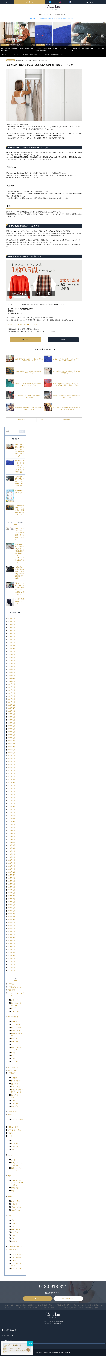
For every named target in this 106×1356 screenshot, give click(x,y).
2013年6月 (11, 967)
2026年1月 (11, 639)
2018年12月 (12, 842)
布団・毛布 (14, 1106)
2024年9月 (11, 681)
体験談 (10, 1196)
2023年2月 (11, 735)
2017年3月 (11, 893)
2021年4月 (11, 800)
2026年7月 (11, 621)
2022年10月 (12, 747)
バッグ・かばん (16, 1027)
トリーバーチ (15, 1226)
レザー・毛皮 (15, 1030)
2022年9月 (11, 750)
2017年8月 (11, 881)
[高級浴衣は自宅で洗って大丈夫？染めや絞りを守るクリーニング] (63, 401)
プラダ (13, 1220)
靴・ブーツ (14, 1008)
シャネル (14, 1223)
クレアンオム (12, 1070)
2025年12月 (12, 642)
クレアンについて (10, 1330)
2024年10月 (12, 678)
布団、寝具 (11, 990)
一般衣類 (14, 1021)
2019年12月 (12, 815)
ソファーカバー (16, 1011)
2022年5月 (11, 762)
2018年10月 (12, 848)
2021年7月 (11, 791)
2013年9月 (11, 958)
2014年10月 (12, 937)
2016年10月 (12, 899)
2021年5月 (11, 797)
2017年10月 (12, 878)
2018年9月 (11, 851)
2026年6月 (11, 624)
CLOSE (30, 1343)
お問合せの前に (69, 1298)
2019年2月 (11, 836)
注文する (30, 2)
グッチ (13, 1238)
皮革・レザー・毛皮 (14, 1130)
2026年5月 (11, 627)
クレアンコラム (13, 1249)
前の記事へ (67, 419)
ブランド (11, 1215)
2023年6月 (11, 723)
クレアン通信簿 (13, 1017)
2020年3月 (11, 809)
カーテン (14, 1056)
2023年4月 (11, 729)
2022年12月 (12, 741)
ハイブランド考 (16, 1268)
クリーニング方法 (13, 1067)
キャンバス (14, 1144)
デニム (13, 1150)
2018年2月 (11, 866)
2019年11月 (11, 818)
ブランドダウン (16, 1024)
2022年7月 (11, 755)
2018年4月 (11, 860)
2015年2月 (11, 931)
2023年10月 (12, 711)
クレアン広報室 (10, 60)
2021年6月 (11, 794)
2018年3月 (11, 863)
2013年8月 (11, 961)
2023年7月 (11, 720)
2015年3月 (11, 929)
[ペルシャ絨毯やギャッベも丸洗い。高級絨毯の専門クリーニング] (25, 376)
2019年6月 (11, 827)
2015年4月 (11, 926)
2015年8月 (11, 923)
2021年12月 (12, 776)
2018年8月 (11, 854)
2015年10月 (12, 920)
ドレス (13, 1044)
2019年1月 (11, 839)
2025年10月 (12, 648)
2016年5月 (11, 905)
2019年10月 (12, 821)
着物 (12, 1191)
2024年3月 (11, 696)
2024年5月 (11, 690)
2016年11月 (11, 896)
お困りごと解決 (13, 1127)
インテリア (14, 1062)
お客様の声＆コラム (14, 987)
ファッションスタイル (15, 1246)
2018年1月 (11, 869)
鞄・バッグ (14, 1084)
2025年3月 (11, 669)
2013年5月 (11, 970)
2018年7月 (11, 857)
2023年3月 (11, 732)
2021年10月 (12, 782)
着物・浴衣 (14, 1041)
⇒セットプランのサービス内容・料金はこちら (21, 324)
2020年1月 (11, 812)
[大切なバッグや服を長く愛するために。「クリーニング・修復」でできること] (63, 364)
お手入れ (11, 984)
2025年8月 (11, 654)
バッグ (10, 1136)
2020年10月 (12, 806)
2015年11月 (11, 917)
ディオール (14, 1235)
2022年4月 (11, 765)
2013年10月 (12, 955)
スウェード (14, 1147)
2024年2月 (11, 699)
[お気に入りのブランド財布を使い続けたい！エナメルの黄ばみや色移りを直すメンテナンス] (63, 389)
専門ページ (8, 1341)
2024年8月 (11, 684)
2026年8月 (11, 618)
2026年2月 (11, 636)
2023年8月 (11, 717)
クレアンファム (13, 1111)
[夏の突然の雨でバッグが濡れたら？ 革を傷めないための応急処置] (25, 401)
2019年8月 (11, 824)
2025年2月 (11, 672)
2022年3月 (11, 768)
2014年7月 (11, 943)
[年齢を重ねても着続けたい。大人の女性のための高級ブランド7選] (25, 413)
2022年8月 (11, 753)
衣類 (9, 1176)
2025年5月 (11, 663)
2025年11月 (11, 645)
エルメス (14, 1241)
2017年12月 (12, 872)
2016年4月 (11, 908)
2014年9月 (11, 940)
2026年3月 (11, 633)
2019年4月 (11, 830)
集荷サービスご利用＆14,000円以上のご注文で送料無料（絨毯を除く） (53, 18)
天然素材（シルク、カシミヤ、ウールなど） (17, 1183)
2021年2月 (11, 803)
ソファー (14, 1053)
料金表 (63, 339)
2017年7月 (11, 884)
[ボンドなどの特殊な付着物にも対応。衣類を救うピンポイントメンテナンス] (25, 389)
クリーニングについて (11, 1335)
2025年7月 (11, 657)
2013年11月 (11, 952)
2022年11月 (11, 744)
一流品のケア (15, 1260)
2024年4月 (11, 693)
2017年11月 (11, 875)
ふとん (13, 1059)
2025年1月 (11, 675)
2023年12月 (12, 705)
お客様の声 (11, 1073)
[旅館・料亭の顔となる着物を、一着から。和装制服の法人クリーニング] (25, 364)
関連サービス (8, 1346)
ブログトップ (44, 419)
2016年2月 (11, 911)
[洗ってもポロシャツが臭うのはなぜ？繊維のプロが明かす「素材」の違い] (63, 413)
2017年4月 (11, 890)
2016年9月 (11, 902)
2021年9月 (11, 785)
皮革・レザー (15, 1000)
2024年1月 (11, 702)
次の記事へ (21, 419)
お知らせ (11, 1133)
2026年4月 (11, 630)
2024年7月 (11, 687)
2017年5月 (11, 887)
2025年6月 (11, 660)
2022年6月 (11, 759)
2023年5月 (11, 726)
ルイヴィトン (15, 1232)
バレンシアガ (15, 1229)
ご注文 (26, 339)
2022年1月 (11, 773)
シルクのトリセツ (17, 1254)
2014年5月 (11, 946)
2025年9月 (11, 651)
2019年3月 (11, 833)
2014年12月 (12, 934)
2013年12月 (12, 949)
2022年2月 (11, 770)
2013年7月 (11, 964)
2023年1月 (11, 738)
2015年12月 (12, 914)
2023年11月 (11, 708)
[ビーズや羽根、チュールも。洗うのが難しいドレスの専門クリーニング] (63, 376)
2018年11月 (11, 845)
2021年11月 (11, 779)
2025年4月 (11, 666)
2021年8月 (11, 788)
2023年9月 (11, 714)
